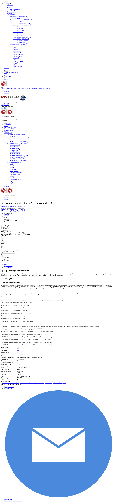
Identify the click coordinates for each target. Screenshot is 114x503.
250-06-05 (5, 105)
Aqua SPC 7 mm (15, 153)
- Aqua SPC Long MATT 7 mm (21, 42)
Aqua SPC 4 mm (15, 145)
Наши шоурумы (8, 77)
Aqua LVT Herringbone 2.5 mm (18, 141)
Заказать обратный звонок (8, 106)
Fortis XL (13, 167)
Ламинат (9, 7)
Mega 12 (12, 176)
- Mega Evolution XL (18, 61)
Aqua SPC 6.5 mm (15, 152)
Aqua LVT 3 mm (14, 139)
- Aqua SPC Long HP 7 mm (20, 40)
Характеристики (8, 266)
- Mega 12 (16, 58)
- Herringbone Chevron (19, 54)
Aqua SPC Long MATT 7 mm (18, 160)
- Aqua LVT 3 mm (18, 21)
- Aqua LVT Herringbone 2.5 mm (21, 23)
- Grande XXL (17, 51)
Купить (2, 242)
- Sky (15, 65)
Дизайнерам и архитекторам (11, 72)
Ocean (12, 181)
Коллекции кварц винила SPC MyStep (21, 25)
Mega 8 (12, 178)
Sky (11, 183)
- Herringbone (17, 52)
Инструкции (62, 383)
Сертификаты (7, 76)
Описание (6, 264)
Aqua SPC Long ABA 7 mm (17, 157)
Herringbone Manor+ (15, 174)
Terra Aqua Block (15, 184)
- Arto (15, 45)
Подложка (9, 13)
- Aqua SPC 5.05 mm (19, 30)
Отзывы (6, 79)
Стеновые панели (11, 12)
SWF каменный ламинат (13, 9)
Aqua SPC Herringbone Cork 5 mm (19, 155)
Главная (6, 197)
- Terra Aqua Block (18, 66)
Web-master (56, 383)
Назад (5, 2)
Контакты (6, 68)
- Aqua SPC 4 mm (18, 26)
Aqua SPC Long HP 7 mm (17, 158)
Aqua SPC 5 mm (14, 146)
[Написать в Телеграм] (2, 108)
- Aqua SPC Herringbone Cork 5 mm (22, 37)
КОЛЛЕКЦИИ (11, 14)
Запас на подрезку (5, 257)
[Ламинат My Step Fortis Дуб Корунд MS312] (13, 206)
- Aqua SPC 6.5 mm (18, 33)
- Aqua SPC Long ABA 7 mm (21, 39)
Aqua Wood (13, 136)
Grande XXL (13, 169)
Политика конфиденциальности (43, 383)
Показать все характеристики (11, 222)
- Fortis (15, 47)
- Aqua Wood (17, 18)
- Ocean (15, 63)
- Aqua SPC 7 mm (18, 35)
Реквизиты (32, 383)
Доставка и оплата (8, 75)
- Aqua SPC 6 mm (18, 32)
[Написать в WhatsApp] (1, 108)
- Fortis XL (16, 49)
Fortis (12, 165)
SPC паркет (10, 5)
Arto (11, 164)
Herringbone (14, 171)
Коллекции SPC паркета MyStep (19, 16)
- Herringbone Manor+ (19, 56)
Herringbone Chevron (16, 172)
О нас (5, 73)
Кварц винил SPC (11, 10)
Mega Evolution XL (15, 179)
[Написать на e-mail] (5, 108)
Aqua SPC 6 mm (15, 150)
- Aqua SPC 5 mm (18, 28)
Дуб (18, 355)
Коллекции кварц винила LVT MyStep (21, 20)
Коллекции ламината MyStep (18, 44)
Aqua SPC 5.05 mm (15, 148)
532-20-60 (5, 103)
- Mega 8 (15, 59)
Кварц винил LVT (12, 6)
